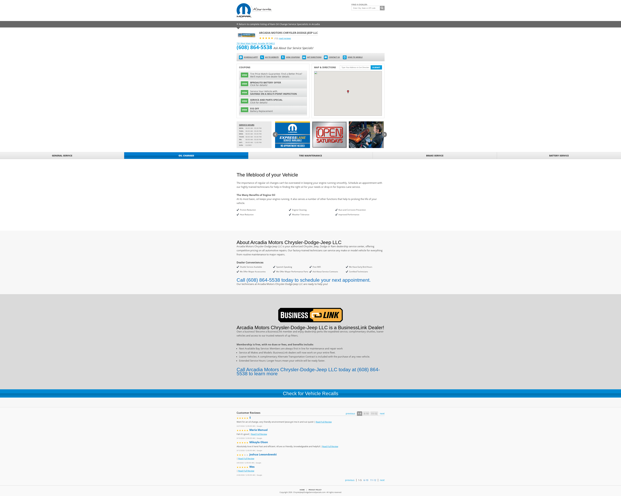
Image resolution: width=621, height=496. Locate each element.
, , (256, 43)
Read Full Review (324, 421)
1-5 (359, 413)
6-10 (366, 413)
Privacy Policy (315, 490)
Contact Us (334, 57)
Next (384, 134)
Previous (275, 134)
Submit (376, 67)
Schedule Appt (251, 57)
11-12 (374, 413)
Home (302, 490)
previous (350, 413)
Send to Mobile (355, 57)
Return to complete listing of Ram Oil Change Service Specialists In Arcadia (279, 24)
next (382, 413)
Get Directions (314, 57)
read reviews (285, 38)
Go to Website (272, 57)
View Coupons (293, 57)
